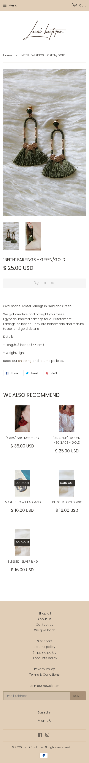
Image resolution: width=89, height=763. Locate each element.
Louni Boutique (33, 747)
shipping (25, 361)
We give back (44, 630)
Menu (13, 5)
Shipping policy (44, 652)
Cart (82, 5)
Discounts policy (44, 658)
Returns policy (44, 647)
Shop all (44, 613)
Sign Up (78, 696)
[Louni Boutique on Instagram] (47, 735)
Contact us (44, 624)
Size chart (44, 641)
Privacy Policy (44, 669)
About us (44, 619)
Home (7, 55)
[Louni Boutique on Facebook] (40, 735)
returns (45, 361)
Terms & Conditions (44, 674)
